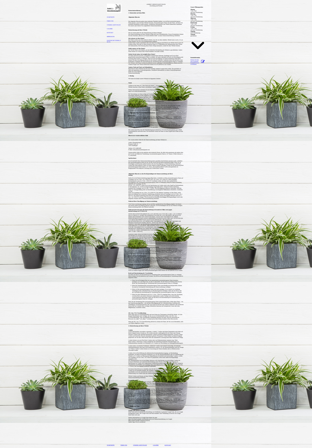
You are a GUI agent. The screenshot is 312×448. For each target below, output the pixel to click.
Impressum (110, 36)
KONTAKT (110, 32)
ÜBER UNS (110, 21)
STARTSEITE (110, 17)
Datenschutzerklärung (114, 41)
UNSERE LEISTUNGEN (114, 25)
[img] (114, 8)
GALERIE (110, 28)
